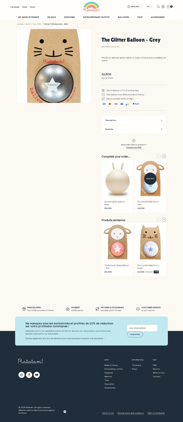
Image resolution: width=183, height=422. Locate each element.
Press (24, 7)
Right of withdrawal (156, 413)
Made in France (30, 17)
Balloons (123, 17)
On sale (51, 17)
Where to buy (159, 373)
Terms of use (108, 413)
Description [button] (110, 120)
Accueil (20, 24)
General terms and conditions (130, 413)
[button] (149, 6)
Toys (139, 17)
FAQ (154, 365)
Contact (156, 376)
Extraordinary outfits (96, 17)
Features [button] (109, 129)
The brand (14, 7)
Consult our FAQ (133, 147)
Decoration (109, 384)
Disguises (69, 17)
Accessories (158, 17)
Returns (156, 369)
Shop (28, 24)
